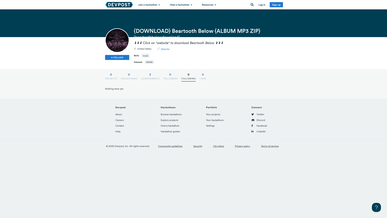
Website (165, 49)
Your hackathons (215, 120)
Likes (203, 76)
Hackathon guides (170, 131)
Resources (208, 4)
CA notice (218, 146)
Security (197, 146)
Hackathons (129, 76)
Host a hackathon (180, 4)
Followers (170, 76)
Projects (111, 76)
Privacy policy (242, 146)
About (118, 114)
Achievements (150, 76)
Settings (210, 125)
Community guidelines (170, 146)
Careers (119, 120)
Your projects (213, 114)
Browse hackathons (171, 114)
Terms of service (270, 146)
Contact (119, 125)
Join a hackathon (148, 4)
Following (188, 76)
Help (117, 131)
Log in (262, 4)
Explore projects (169, 120)
